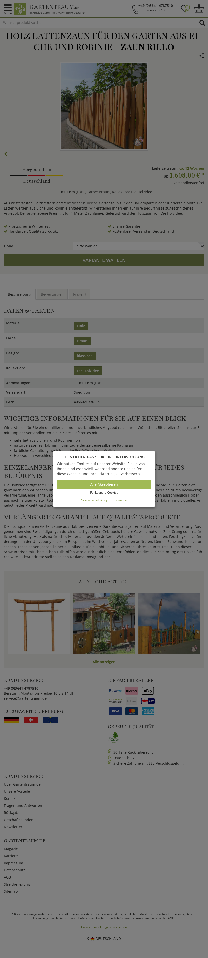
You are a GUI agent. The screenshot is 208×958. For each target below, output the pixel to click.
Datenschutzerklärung (94, 500)
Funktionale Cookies (104, 492)
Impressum (120, 500)
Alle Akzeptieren (104, 484)
